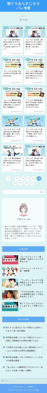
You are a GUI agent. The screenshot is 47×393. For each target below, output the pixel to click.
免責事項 (30, 386)
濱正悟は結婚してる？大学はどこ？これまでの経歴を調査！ (24, 359)
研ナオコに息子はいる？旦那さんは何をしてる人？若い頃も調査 (24, 329)
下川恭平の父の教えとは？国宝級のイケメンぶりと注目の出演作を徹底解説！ (24, 349)
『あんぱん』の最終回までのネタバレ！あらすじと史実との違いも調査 (24, 369)
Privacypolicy (18, 386)
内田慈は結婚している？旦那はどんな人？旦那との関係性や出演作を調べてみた (24, 339)
